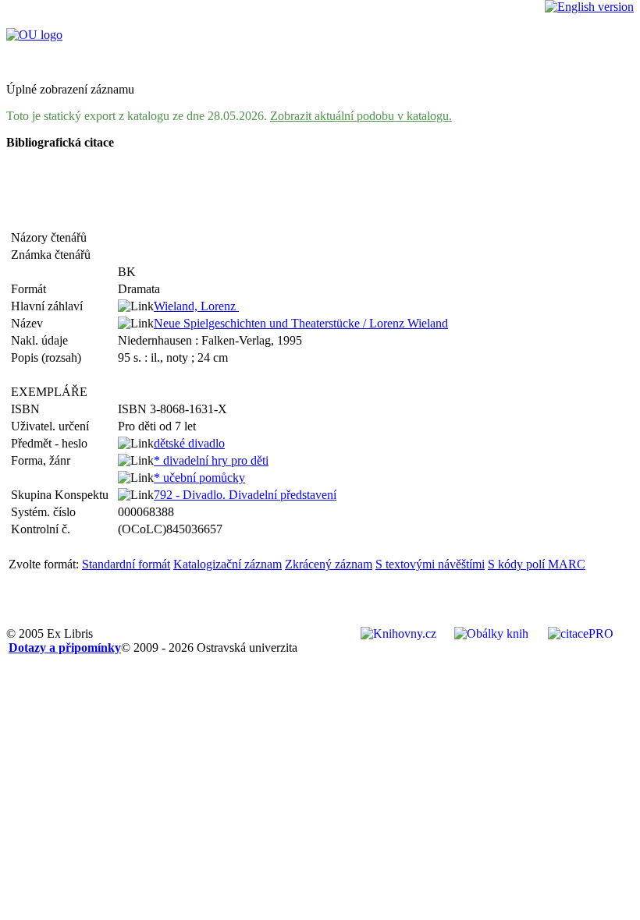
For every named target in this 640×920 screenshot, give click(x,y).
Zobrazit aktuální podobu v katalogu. (361, 115)
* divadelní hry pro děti (211, 460)
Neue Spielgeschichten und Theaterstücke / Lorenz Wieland (301, 323)
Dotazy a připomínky (65, 647)
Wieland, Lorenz (196, 306)
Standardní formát (126, 564)
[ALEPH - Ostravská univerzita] (34, 34)
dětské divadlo (189, 443)
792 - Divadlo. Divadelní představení (245, 494)
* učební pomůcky (199, 477)
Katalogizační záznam (227, 564)
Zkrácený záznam (328, 564)
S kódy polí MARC (536, 564)
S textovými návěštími (430, 564)
